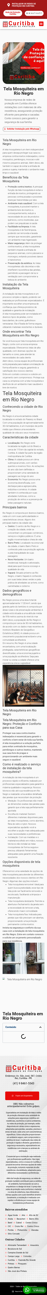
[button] (41, 24)
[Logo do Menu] (18, 24)
